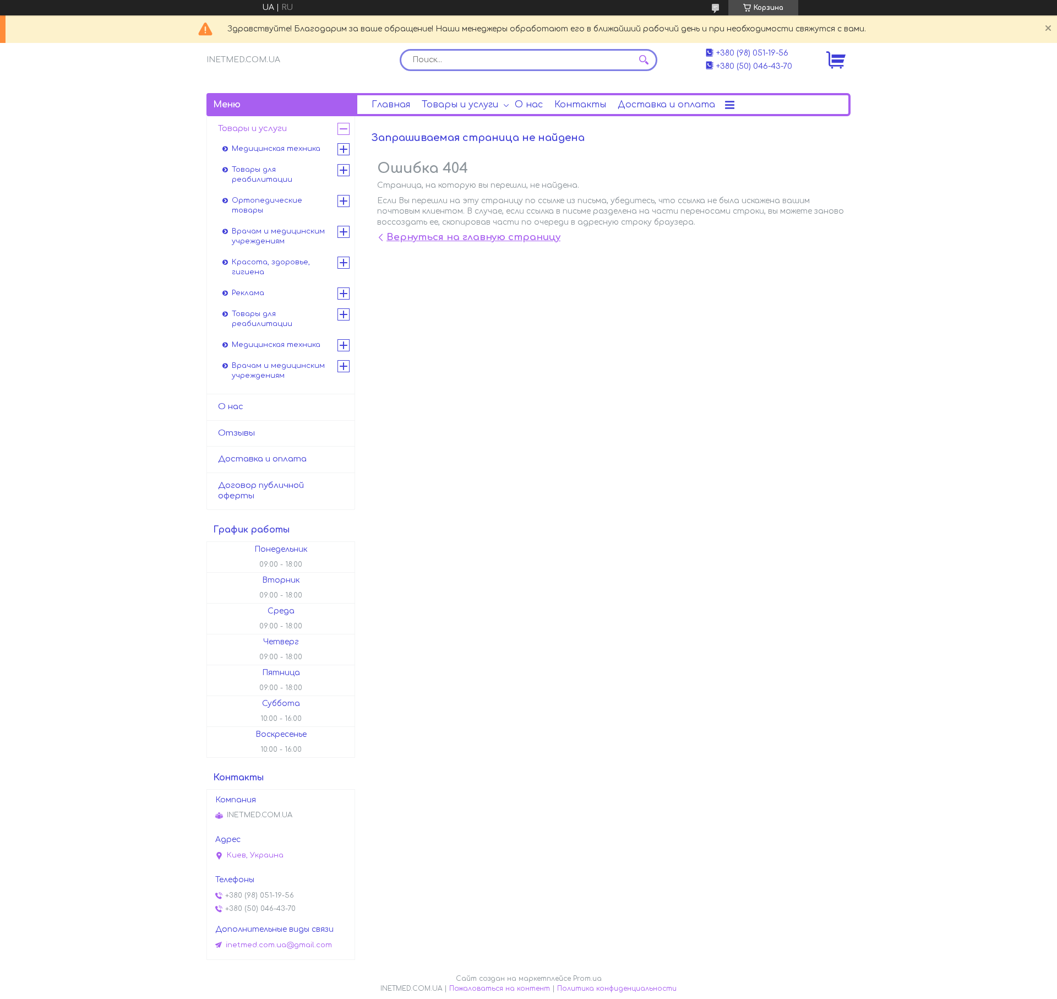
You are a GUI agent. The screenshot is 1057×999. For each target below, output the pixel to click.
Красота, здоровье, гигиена (271, 267)
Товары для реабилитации (262, 174)
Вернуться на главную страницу (473, 237)
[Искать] (644, 60)
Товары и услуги (460, 105)
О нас (529, 105)
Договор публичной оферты (261, 491)
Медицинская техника (276, 149)
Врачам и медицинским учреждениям (278, 236)
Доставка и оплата (666, 105)
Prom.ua (587, 978)
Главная (391, 105)
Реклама (248, 293)
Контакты (580, 105)
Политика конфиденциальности (617, 988)
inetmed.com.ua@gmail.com (279, 945)
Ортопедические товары (267, 205)
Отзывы (236, 433)
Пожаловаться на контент (499, 988)
